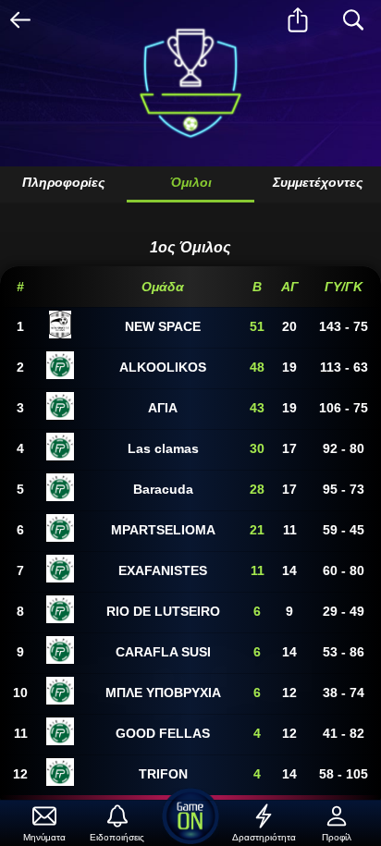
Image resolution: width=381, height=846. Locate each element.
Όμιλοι (191, 182)
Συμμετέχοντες (318, 182)
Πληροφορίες (63, 182)
